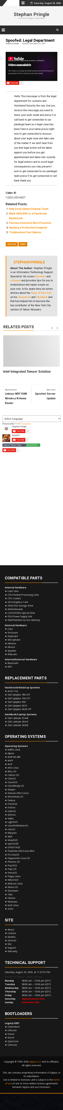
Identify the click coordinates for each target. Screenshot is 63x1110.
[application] (31, 66)
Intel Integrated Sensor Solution (27, 371)
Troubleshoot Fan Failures (25, 232)
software (15, 280)
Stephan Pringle (31, 14)
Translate (26, 423)
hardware (40, 276)
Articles (12, 244)
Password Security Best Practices (30, 222)
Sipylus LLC (35, 1061)
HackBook (42, 297)
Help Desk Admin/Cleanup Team (28, 208)
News (22, 244)
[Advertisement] (31, 507)
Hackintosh (24, 297)
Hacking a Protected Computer (28, 227)
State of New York (41, 292)
